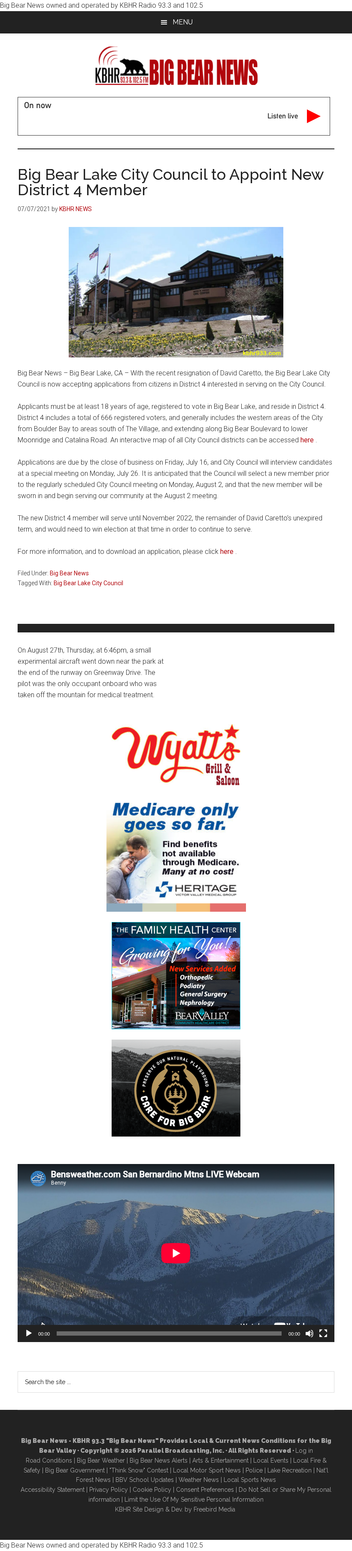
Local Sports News (250, 1479)
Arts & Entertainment (220, 1460)
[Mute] (309, 1333)
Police (254, 1470)
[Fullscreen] (323, 1333)
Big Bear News (69, 573)
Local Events (270, 1460)
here (307, 440)
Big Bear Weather (101, 1460)
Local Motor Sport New (205, 1470)
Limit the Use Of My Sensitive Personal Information (194, 1499)
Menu (183, 22)
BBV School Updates (144, 1479)
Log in (304, 1450)
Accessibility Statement (53, 1489)
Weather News (199, 1479)
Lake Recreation (289, 1470)
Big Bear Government (75, 1470)
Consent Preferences (205, 1489)
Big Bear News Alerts (159, 1460)
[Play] (28, 1333)
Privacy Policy (108, 1489)
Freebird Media (214, 1509)
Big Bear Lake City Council (88, 583)
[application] (176, 1253)
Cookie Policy (152, 1489)
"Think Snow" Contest (138, 1470)
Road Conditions (49, 1460)
